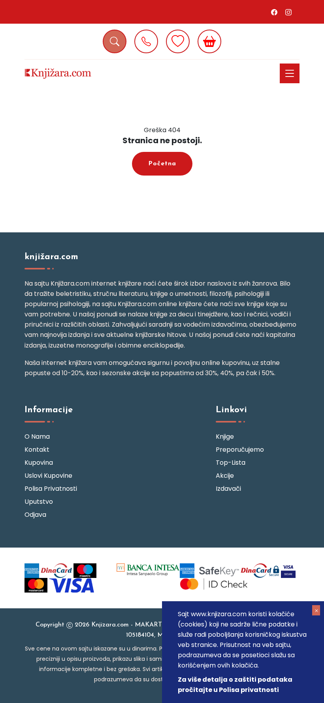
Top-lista (230, 462)
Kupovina (38, 462)
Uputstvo (38, 501)
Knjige (225, 436)
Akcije (225, 475)
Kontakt (36, 449)
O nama (37, 436)
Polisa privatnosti (50, 488)
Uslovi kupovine (48, 475)
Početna (162, 164)
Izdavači (228, 488)
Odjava (35, 514)
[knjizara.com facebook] (274, 12)
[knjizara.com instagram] (288, 12)
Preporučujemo (240, 449)
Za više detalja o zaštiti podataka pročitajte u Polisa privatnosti (235, 684)
